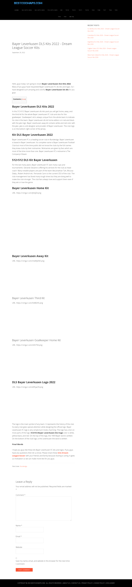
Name (19, 525)
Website (19, 547)
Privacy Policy (87, 583)
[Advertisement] (43, 28)
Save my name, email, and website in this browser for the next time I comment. (43, 562)
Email (19, 536)
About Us (66, 583)
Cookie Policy (99, 583)
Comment (20, 495)
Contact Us (75, 583)
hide (23, 99)
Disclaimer (110, 583)
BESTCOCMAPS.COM (38, 583)
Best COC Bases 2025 (28, 3)
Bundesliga (23, 466)
